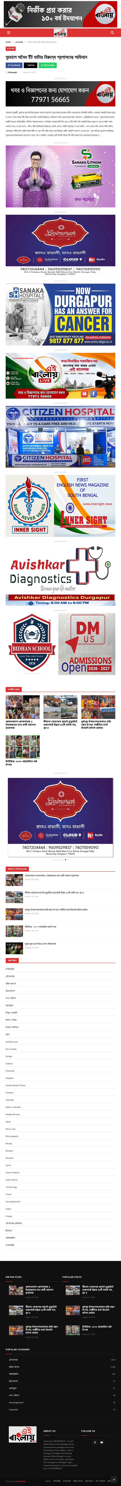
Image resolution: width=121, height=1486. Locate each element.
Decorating (11, 1029)
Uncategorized (13, 1181)
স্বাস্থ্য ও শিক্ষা (11, 1000)
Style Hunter (11, 1159)
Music (8, 1101)
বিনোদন (9, 1210)
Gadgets (10, 1058)
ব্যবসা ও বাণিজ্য (12, 1007)
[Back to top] (114, 1459)
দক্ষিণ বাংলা (11, 963)
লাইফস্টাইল (10, 1218)
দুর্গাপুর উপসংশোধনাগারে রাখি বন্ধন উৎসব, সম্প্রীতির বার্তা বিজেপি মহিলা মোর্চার (56, 889)
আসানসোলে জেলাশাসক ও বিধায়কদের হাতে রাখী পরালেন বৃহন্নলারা (52, 855)
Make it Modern (13, 1087)
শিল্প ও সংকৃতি (11, 992)
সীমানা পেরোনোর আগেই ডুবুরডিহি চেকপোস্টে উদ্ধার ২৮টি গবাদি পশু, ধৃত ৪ (54, 872)
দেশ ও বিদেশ (11, 978)
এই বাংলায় (67, 1460)
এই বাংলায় (19, 42)
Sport (8, 1145)
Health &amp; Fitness (16, 1065)
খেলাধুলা (9, 985)
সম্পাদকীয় (10, 1225)
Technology (11, 1167)
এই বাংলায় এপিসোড (14, 1203)
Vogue (9, 1196)
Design (9, 1036)
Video (9, 1189)
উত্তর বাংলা (10, 971)
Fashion (9, 1043)
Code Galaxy (20, 1461)
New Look (10, 1109)
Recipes (9, 1130)
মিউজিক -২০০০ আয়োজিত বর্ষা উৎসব (40, 906)
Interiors (9, 1072)
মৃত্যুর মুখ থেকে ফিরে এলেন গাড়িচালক (40, 923)
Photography (12, 1116)
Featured (10, 1050)
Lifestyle (10, 1080)
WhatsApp (49, 65)
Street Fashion (12, 1152)
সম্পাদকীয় (10, 949)
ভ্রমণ (7, 1014)
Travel (8, 1174)
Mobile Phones (13, 1094)
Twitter (31, 65)
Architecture (12, 1021)
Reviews (10, 1138)
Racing (9, 1123)
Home (8, 42)
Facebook (15, 65)
